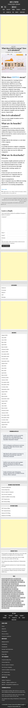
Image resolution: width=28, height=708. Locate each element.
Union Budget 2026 (18, 606)
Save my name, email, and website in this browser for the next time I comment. (13, 242)
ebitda (13, 191)
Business (18, 9)
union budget (9, 606)
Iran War (4, 596)
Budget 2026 (5, 582)
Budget (16, 12)
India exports (20, 592)
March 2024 (4, 396)
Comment (4, 216)
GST (4, 12)
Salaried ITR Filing (6, 513)
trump (3, 606)
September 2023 (5, 398)
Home (4, 9)
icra (12, 587)
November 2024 (5, 384)
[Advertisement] (14, 30)
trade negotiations (20, 604)
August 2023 (4, 401)
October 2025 (5, 358)
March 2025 (4, 375)
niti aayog (22, 597)
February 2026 (5, 349)
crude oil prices (13, 582)
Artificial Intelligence (7, 578)
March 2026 (4, 347)
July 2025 (4, 365)
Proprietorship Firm (6, 487)
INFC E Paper (14, 2)
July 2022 (4, 427)
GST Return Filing (6, 501)
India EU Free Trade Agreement (8, 592)
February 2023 (5, 410)
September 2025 (5, 361)
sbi (22, 601)
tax (15, 193)
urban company (5, 608)
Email (3, 235)
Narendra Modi (5, 597)
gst (3, 587)
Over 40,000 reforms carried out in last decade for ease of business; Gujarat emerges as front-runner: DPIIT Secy (13, 570)
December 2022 (5, 415)
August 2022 (4, 424)
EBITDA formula (19, 191)
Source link (4, 189)
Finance (13, 9)
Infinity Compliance (6, 680)
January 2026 (5, 351)
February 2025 (5, 377)
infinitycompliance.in (11, 682)
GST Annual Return (6, 510)
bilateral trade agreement (16, 580)
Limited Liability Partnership (8, 496)
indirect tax (8, 193)
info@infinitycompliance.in (12, 684)
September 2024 (5, 389)
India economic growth (7, 591)
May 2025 (4, 370)
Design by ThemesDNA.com (14, 706)
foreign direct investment (8, 585)
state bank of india (6, 603)
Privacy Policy (5, 633)
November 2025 (5, 356)
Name (3, 232)
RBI (13, 12)
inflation (21, 594)
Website (3, 237)
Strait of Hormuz (6, 604)
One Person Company (7, 494)
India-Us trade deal (6, 589)
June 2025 (4, 368)
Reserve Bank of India (6, 601)
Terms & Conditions (6, 636)
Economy (23, 9)
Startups (8, 9)
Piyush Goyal (9, 599)
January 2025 (5, 379)
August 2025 (4, 363)
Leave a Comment (18, 52)
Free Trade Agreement (20, 585)
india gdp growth (6, 594)
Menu (15, 7)
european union (14, 584)
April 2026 (4, 344)
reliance (18, 599)
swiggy (12, 604)
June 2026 (4, 339)
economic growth (6, 584)
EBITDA (15, 77)
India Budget (15, 589)
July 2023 (4, 403)
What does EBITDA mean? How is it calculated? (14, 49)
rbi (14, 599)
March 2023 (4, 408)
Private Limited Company (8, 492)
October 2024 (5, 387)
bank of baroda (17, 578)
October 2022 (5, 419)
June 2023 (4, 405)
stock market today (16, 603)
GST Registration (6, 499)
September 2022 (5, 422)
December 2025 (5, 354)
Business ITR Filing (6, 515)
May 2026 (4, 342)
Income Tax (9, 12)
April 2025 (4, 372)
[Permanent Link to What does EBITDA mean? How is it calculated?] (14, 63)
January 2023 (5, 412)
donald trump (21, 582)
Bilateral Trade (5, 580)
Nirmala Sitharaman (14, 597)
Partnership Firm (6, 489)
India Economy (17, 591)
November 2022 (5, 417)
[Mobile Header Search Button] (5, 7)
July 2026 (4, 337)
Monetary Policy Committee (13, 596)
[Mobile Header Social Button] (2, 7)
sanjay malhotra (16, 601)
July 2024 (4, 394)
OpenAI (3, 599)
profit (13, 193)
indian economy (14, 594)
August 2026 (4, 335)
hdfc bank (7, 587)
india (15, 587)
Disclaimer (4, 631)
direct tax (9, 191)
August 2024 (4, 391)
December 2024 (5, 382)
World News (22, 12)
